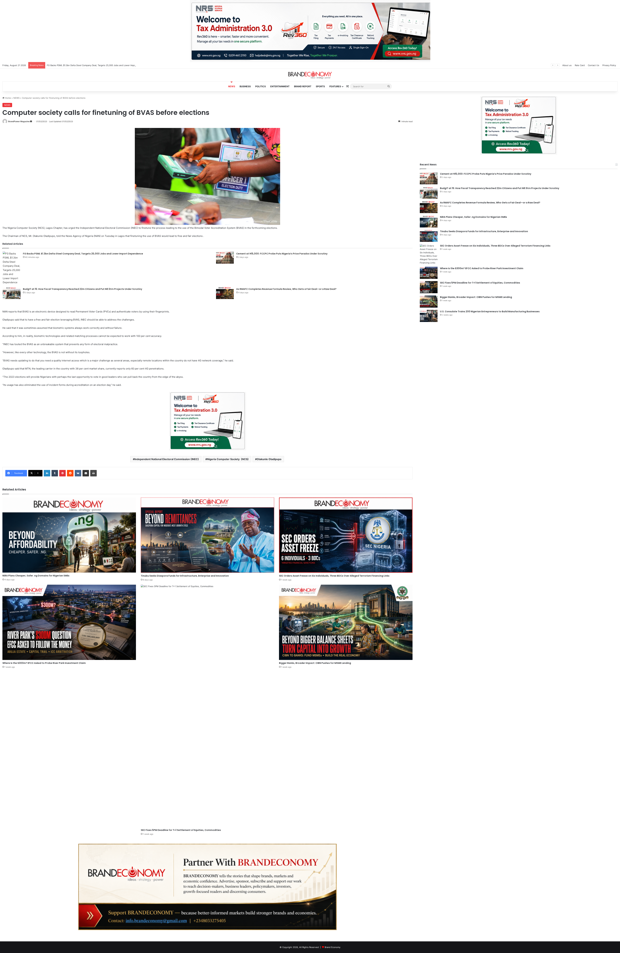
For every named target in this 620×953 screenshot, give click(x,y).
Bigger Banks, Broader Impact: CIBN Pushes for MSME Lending (315, 663)
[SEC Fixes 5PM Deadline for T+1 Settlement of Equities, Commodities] (207, 706)
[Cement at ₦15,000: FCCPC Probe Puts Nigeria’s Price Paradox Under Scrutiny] (225, 258)
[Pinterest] (62, 473)
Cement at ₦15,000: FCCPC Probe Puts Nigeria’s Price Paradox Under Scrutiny (281, 253)
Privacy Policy (609, 65)
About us (567, 65)
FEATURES (335, 86)
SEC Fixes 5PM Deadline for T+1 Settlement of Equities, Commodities (181, 830)
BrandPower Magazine (19, 121)
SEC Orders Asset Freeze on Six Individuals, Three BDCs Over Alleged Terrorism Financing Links (334, 575)
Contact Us (593, 65)
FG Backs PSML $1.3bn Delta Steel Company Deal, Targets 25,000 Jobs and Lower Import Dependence (83, 253)
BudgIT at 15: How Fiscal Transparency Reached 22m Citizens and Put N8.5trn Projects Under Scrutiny (82, 289)
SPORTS (320, 86)
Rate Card (580, 65)
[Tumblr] (55, 473)
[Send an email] (31, 121)
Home (7, 98)
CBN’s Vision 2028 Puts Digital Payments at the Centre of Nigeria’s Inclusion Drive (88, 65)
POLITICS (260, 86)
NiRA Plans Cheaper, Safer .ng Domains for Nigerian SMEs (35, 575)
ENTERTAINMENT (279, 86)
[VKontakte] (78, 473)
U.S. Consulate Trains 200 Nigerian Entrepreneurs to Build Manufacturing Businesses (490, 311)
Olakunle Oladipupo (269, 459)
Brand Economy (332, 947)
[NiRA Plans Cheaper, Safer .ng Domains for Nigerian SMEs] (69, 535)
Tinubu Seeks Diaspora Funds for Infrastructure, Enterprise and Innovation (185, 575)
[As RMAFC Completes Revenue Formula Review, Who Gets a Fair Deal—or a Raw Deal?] (225, 293)
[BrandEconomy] (310, 75)
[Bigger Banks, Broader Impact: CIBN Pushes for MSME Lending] (346, 622)
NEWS (231, 86)
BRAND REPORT (302, 86)
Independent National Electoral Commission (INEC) (166, 459)
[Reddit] (70, 473)
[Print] (93, 473)
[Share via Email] (86, 473)
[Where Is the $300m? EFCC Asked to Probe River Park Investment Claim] (69, 622)
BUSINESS (245, 86)
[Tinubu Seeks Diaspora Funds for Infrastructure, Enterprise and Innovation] (207, 535)
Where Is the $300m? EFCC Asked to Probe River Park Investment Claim (44, 663)
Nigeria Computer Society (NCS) (228, 459)
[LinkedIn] (47, 473)
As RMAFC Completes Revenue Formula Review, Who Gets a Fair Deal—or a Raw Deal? (286, 289)
